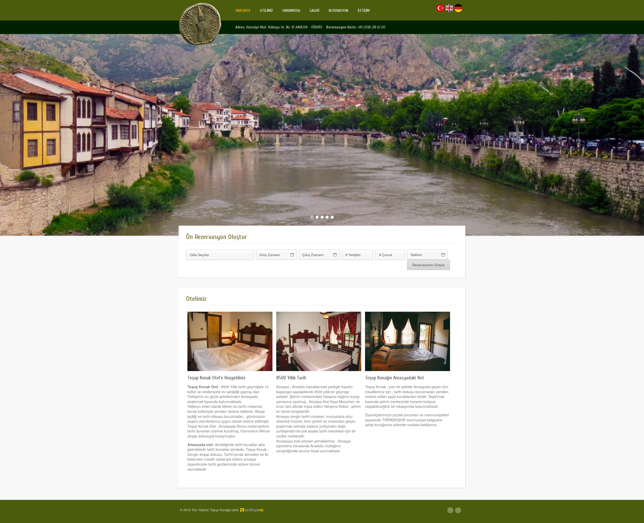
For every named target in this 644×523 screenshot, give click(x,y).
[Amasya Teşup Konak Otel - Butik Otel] (200, 24)
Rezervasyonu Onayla (428, 264)
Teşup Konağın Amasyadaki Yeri (394, 378)
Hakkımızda (291, 11)
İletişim (364, 11)
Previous (4, 134)
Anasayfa (242, 11)
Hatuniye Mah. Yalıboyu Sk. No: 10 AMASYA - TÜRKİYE (284, 27)
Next (639, 134)
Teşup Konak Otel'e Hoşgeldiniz (216, 378)
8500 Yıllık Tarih (291, 378)
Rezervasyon (338, 11)
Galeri (314, 11)
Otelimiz (266, 11)
